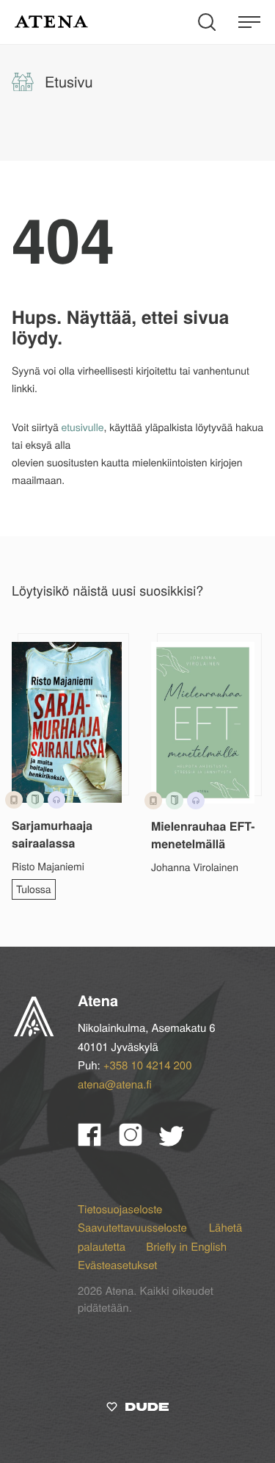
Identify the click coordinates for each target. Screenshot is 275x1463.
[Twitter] (178, 1141)
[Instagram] (139, 1141)
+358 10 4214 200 (147, 1065)
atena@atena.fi (115, 1084)
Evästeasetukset (117, 1265)
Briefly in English (186, 1246)
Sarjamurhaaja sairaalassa (52, 834)
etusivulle (83, 426)
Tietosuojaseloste (120, 1209)
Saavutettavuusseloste (134, 1227)
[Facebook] (98, 1141)
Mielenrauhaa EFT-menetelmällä (203, 834)
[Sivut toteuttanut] (137, 1409)
